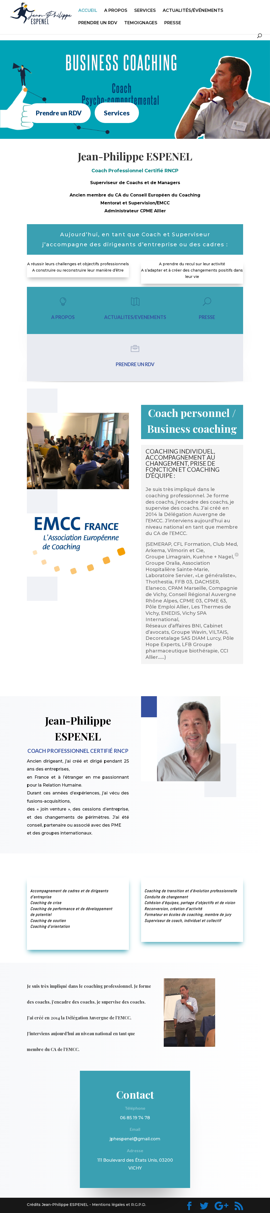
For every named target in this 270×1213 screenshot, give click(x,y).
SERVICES (145, 11)
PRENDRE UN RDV (97, 23)
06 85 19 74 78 (135, 1117)
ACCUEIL (87, 11)
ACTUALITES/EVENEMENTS (135, 317)
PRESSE (172, 23)
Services (117, 113)
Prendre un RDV (59, 113)
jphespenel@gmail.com (135, 1138)
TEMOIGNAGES (140, 23)
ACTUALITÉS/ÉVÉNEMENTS (193, 11)
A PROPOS (115, 11)
